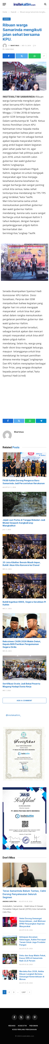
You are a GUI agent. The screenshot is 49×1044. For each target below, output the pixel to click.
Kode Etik (22, 1026)
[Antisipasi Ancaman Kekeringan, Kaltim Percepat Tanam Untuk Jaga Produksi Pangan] (10, 940)
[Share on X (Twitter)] (22, 55)
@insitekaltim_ (13, 715)
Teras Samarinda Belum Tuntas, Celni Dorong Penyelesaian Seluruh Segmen (24, 894)
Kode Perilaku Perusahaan (24, 1029)
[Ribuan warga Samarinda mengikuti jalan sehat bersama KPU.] (24, 76)
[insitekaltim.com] (24, 4)
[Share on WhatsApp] (34, 55)
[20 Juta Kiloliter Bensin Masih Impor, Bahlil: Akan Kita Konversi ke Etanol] (24, 546)
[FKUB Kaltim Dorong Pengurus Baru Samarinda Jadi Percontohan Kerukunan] (24, 464)
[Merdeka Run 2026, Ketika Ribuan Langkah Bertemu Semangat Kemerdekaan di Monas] (10, 975)
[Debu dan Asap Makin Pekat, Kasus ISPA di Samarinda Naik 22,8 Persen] (10, 959)
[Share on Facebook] (9, 55)
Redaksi (11, 1026)
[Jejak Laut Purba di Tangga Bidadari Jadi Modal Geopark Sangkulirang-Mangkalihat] (24, 504)
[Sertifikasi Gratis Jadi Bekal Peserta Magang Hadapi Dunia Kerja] (24, 668)
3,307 (24, 992)
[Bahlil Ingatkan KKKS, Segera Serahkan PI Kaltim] (24, 586)
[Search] (45, 4)
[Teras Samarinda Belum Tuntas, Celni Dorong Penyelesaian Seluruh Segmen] (24, 875)
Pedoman (33, 1026)
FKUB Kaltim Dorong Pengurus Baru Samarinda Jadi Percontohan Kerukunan (24, 482)
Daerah (7, 19)
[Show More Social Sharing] (43, 55)
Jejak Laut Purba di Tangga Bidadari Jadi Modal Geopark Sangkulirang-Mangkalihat (24, 523)
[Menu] (4, 4)
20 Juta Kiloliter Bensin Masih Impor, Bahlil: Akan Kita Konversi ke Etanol (22, 564)
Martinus (15, 45)
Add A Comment (24, 700)
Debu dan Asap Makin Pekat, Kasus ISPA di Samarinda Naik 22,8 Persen (32, 958)
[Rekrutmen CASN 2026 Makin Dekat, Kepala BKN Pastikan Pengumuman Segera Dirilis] (24, 625)
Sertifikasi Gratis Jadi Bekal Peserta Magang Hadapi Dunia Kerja (21, 685)
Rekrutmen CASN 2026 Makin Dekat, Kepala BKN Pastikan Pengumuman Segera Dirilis (22, 644)
